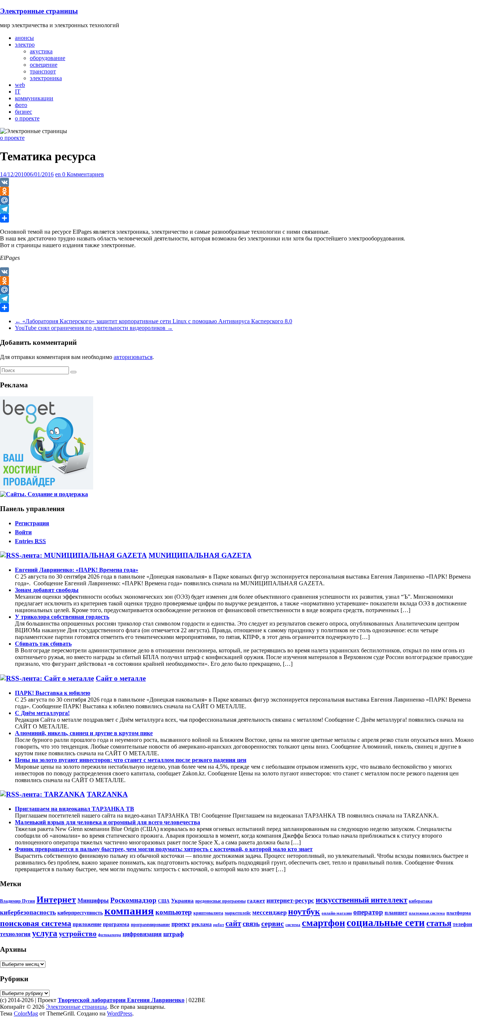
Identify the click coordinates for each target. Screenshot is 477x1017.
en (58, 174)
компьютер (173, 912)
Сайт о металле (121, 678)
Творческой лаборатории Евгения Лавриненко (121, 1000)
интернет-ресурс (290, 900)
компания (129, 911)
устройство (78, 933)
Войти (23, 532)
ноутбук (304, 911)
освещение (43, 65)
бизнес (23, 111)
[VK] (238, 182)
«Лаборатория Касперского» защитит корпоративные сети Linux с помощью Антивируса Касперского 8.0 (153, 321)
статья (438, 923)
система (292, 925)
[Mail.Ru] (238, 200)
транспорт (43, 71)
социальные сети (386, 922)
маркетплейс (238, 913)
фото (21, 105)
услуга (44, 933)
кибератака (420, 901)
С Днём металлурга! (42, 713)
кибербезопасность (28, 912)
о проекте (27, 118)
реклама (202, 924)
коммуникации (34, 98)
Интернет (56, 899)
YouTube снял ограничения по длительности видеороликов (94, 328)
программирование (150, 924)
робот (218, 925)
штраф (173, 934)
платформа (458, 913)
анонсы (24, 38)
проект (180, 924)
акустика (41, 51)
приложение (87, 924)
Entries (30, 541)
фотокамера (109, 935)
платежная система (427, 913)
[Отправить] (238, 218)
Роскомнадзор (133, 900)
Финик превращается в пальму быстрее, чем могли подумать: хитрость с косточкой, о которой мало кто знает (164, 849)
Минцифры (93, 900)
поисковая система (35, 923)
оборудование (47, 58)
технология (15, 934)
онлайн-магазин (337, 913)
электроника (46, 78)
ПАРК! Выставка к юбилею (52, 693)
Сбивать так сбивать (43, 643)
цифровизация (142, 934)
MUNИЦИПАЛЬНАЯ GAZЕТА (200, 555)
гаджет (256, 900)
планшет (396, 912)
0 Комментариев (83, 174)
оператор (368, 912)
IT (17, 91)
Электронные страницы (39, 11)
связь (251, 924)
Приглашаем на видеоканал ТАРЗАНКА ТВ (74, 809)
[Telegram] (238, 209)
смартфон (323, 922)
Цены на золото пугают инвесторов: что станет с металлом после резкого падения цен (130, 760)
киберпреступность (80, 913)
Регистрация (32, 523)
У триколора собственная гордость (62, 617)
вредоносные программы (220, 901)
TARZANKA (107, 794)
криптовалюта (208, 913)
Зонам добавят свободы (47, 590)
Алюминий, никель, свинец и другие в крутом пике (84, 733)
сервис (272, 923)
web (20, 85)
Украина (182, 900)
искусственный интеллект (361, 899)
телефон (462, 924)
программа (116, 924)
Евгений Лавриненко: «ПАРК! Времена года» (76, 570)
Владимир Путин (17, 901)
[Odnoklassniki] (238, 191)
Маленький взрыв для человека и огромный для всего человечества (107, 822)
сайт (233, 923)
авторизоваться (133, 357)
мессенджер (269, 912)
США (164, 901)
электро (25, 44)
